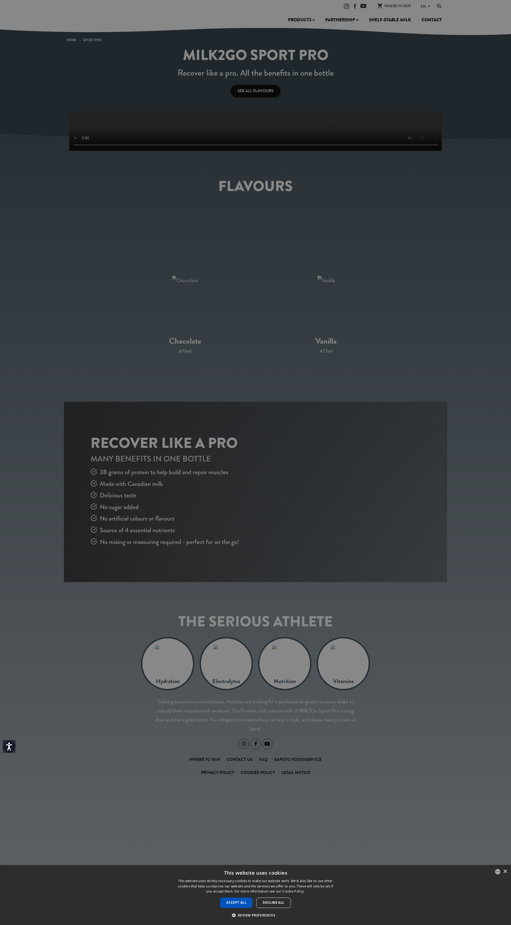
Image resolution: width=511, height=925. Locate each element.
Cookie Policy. (293, 891)
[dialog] (255, 895)
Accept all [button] (236, 902)
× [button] (505, 872)
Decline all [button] (273, 902)
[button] (255, 915)
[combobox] (497, 871)
